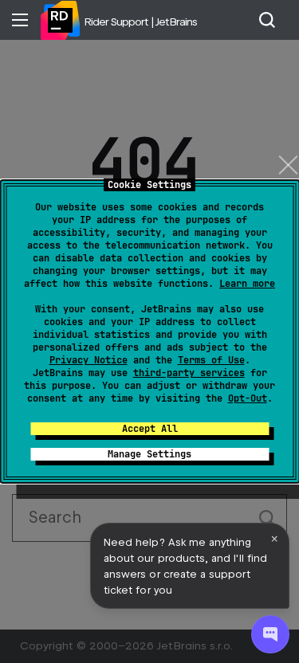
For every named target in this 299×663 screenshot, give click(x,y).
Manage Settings (149, 454)
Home (60, 20)
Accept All (150, 428)
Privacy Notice (88, 360)
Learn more (247, 283)
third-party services (189, 373)
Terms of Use (211, 360)
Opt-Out (247, 398)
